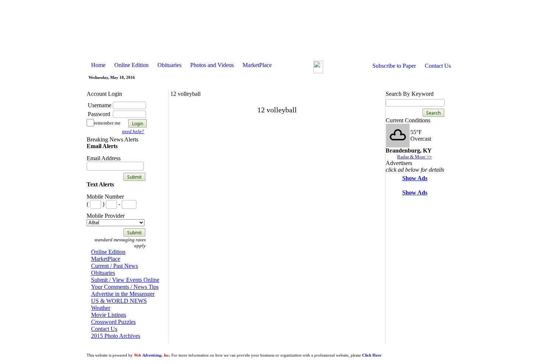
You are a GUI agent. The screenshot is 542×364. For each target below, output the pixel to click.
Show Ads (414, 178)
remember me (107, 123)
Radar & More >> (414, 157)
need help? (133, 131)
